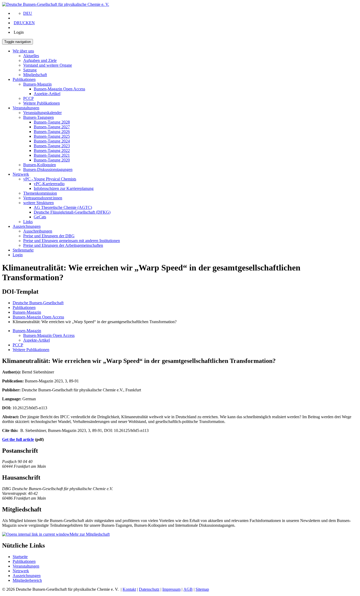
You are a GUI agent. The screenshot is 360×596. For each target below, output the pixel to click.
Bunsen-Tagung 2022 (52, 150)
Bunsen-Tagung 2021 (52, 155)
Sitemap (202, 589)
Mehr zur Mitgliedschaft (90, 534)
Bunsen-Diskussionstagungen (47, 169)
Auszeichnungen (27, 226)
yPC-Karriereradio (49, 183)
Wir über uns (23, 51)
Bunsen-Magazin (37, 84)
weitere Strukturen (38, 202)
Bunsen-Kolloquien (39, 164)
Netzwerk (21, 174)
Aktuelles (31, 55)
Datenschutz (149, 589)
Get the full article (18, 439)
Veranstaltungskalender (42, 112)
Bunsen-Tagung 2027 (52, 127)
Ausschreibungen (37, 231)
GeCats (40, 217)
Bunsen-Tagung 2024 (52, 141)
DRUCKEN (24, 23)
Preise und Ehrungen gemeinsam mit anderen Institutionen (71, 240)
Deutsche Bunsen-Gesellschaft (38, 303)
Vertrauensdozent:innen (42, 198)
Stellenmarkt (23, 250)
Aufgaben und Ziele (40, 60)
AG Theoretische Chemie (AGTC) (63, 207)
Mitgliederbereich (27, 580)
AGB (188, 589)
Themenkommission (40, 193)
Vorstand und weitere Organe (47, 65)
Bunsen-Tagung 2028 (52, 122)
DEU (27, 13)
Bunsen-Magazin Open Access (59, 89)
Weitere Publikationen (41, 103)
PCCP (28, 98)
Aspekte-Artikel (47, 93)
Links (28, 221)
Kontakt (129, 589)
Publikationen (24, 79)
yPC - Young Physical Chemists (49, 179)
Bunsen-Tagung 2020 (52, 160)
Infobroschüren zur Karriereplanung (64, 188)
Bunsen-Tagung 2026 (52, 131)
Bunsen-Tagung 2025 (52, 136)
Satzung (30, 70)
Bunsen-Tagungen (38, 117)
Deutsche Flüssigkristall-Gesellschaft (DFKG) (72, 212)
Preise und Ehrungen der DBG (49, 236)
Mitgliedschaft (35, 74)
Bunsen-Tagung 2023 (52, 146)
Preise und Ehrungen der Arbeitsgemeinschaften (63, 245)
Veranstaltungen (26, 108)
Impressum (171, 589)
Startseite (20, 556)
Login (18, 255)
